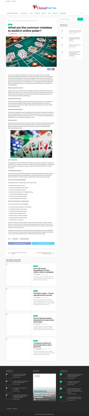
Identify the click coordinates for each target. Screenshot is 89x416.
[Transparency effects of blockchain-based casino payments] (18, 349)
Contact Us (8, 1)
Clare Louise (37, 274)
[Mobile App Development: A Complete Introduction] (63, 383)
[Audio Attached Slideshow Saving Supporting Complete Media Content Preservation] (65, 53)
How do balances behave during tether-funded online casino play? (43, 320)
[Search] (82, 13)
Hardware (63, 13)
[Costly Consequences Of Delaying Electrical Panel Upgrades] (65, 39)
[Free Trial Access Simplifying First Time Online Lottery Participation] (18, 274)
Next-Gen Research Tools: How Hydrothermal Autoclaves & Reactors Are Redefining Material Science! (75, 390)
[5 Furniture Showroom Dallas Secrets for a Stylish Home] (65, 32)
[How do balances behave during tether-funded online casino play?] (18, 324)
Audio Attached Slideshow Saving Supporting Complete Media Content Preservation (75, 53)
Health (44, 13)
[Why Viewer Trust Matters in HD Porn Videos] (65, 46)
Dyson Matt (37, 297)
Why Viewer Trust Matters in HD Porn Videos (75, 45)
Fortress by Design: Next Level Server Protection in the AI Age (74, 398)
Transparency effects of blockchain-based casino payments (42, 345)
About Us (14, 1)
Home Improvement (12, 13)
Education (37, 393)
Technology (24, 13)
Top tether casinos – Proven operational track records (43, 294)
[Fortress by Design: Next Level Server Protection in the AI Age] (63, 399)
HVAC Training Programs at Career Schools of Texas (44, 396)
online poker (30, 33)
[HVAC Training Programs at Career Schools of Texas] (44, 387)
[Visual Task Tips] (44, 7)
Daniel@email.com (13, 33)
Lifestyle (55, 13)
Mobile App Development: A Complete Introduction (74, 382)
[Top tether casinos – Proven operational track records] (18, 299)
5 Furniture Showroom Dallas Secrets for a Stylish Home (75, 31)
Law (49, 13)
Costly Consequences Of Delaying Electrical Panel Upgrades (74, 39)
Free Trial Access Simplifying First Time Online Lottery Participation (43, 270)
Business (37, 13)
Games (10, 24)
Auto (31, 13)
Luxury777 (34, 115)
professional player (37, 33)
